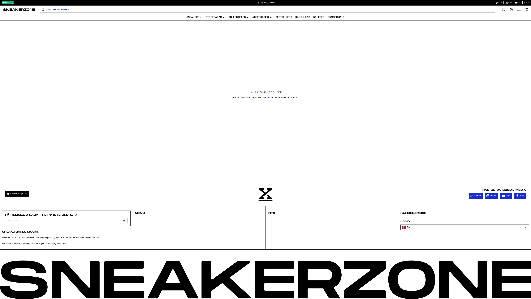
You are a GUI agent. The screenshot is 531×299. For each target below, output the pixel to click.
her (268, 97)
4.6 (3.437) (9, 3)
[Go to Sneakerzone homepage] (18, 9)
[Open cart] (527, 10)
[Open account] (511, 10)
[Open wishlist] (519, 10)
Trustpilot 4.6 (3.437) (18, 193)
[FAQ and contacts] (503, 10)
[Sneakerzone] (265, 194)
